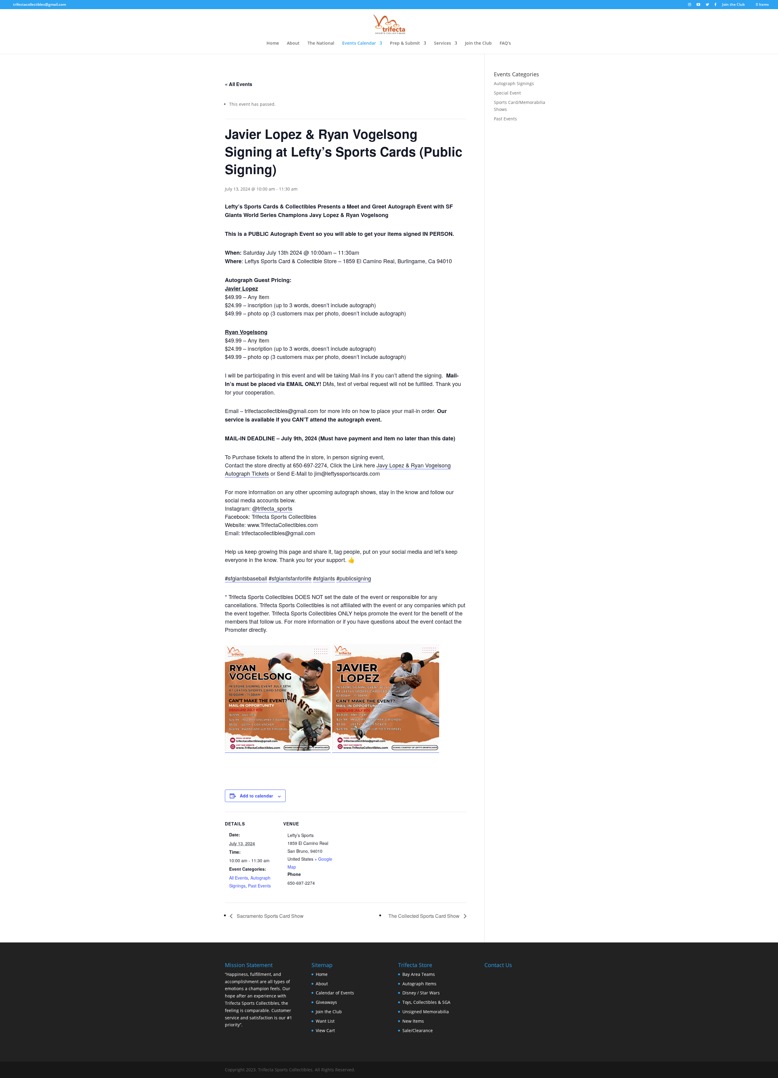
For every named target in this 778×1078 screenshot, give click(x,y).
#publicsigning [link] (353, 578)
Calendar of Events (335, 993)
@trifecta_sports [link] (272, 508)
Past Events (259, 886)
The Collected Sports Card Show (424, 915)
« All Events (238, 84)
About (293, 43)
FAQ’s (505, 43)
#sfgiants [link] (324, 578)
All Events (238, 878)
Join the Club (733, 5)
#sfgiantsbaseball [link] (246, 578)
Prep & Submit (405, 43)
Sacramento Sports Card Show (270, 915)
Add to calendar (256, 796)
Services (442, 43)
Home (273, 43)
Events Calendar (359, 43)
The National (321, 43)
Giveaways (326, 1002)
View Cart (325, 1030)
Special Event (507, 93)
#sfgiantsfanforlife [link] (290, 578)
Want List (325, 1021)
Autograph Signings (514, 83)
